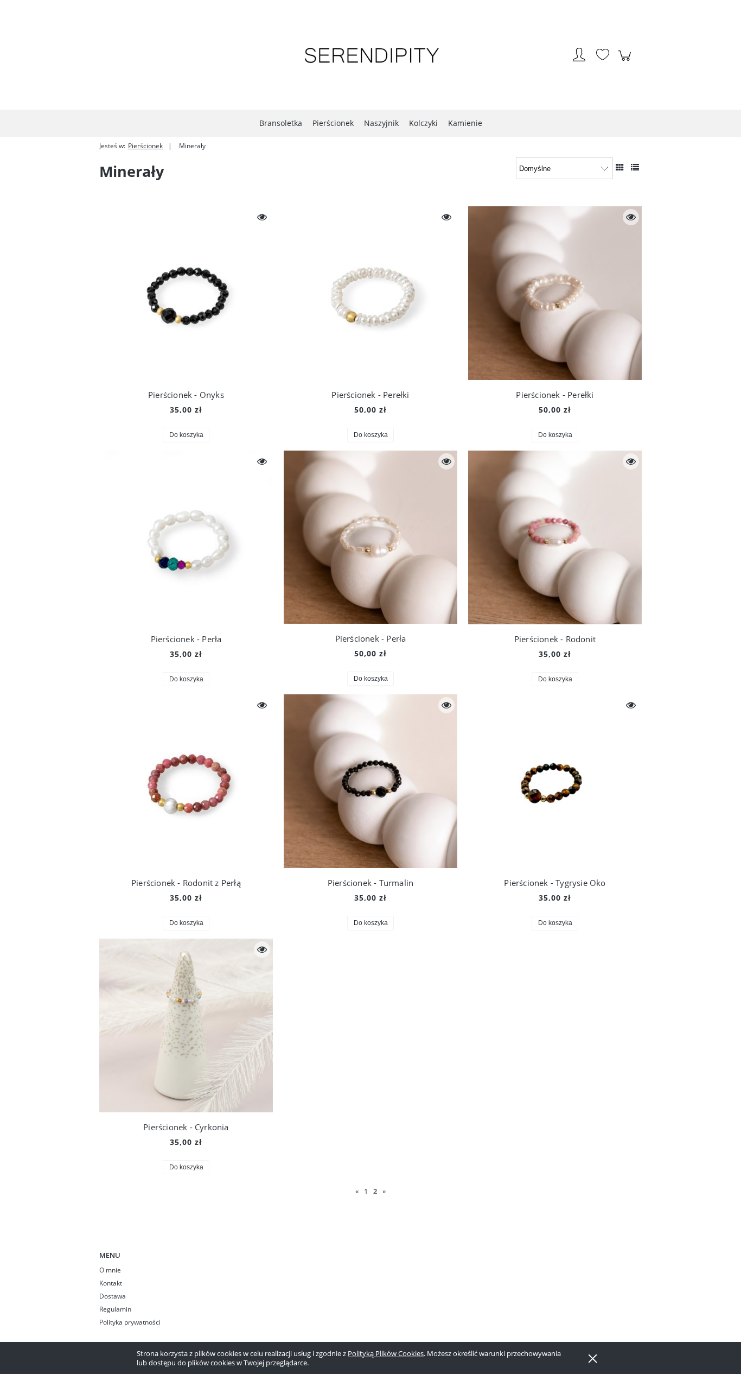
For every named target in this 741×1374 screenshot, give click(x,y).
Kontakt (110, 1283)
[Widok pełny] (635, 167)
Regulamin (115, 1309)
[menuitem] (280, 123)
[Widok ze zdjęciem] (620, 167)
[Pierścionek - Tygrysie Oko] (555, 781)
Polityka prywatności (130, 1322)
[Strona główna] (370, 55)
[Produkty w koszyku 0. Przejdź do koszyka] (626, 61)
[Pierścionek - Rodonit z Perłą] (186, 781)
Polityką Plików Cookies (386, 1353)
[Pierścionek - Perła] (186, 537)
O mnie (110, 1270)
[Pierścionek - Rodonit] (555, 537)
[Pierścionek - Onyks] (186, 293)
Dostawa (112, 1296)
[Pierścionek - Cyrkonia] (186, 1025)
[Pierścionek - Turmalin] (370, 781)
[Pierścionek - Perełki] (370, 293)
